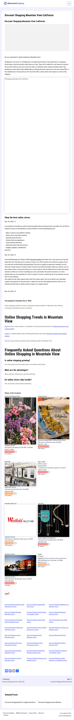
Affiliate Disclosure (21, 713)
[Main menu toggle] (69, 4)
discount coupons (36, 259)
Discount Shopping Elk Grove (57, 635)
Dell (6, 326)
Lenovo (7, 334)
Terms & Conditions (9, 713)
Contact (6, 715)
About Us (41, 713)
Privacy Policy (33, 713)
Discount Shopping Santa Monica (49, 702)
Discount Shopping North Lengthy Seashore (20, 702)
